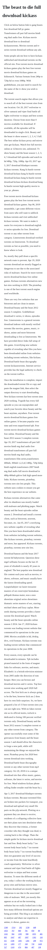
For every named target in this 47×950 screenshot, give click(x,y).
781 (26, 931)
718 (32, 944)
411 (5, 941)
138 (39, 947)
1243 (12, 947)
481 (41, 934)
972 (41, 941)
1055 (34, 934)
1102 (6, 934)
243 (41, 937)
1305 (20, 934)
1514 (13, 927)
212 (5, 944)
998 (27, 934)
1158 (27, 927)
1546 (12, 941)
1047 (12, 937)
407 (32, 947)
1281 (27, 941)
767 (13, 931)
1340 (6, 927)
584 (13, 934)
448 (34, 927)
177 (19, 944)
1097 (27, 937)
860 (19, 931)
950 (32, 931)
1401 (20, 941)
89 (39, 931)
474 (19, 947)
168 (26, 944)
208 (34, 941)
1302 (34, 937)
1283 (12, 944)
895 (5, 937)
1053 (6, 931)
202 (20, 927)
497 (19, 937)
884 (26, 947)
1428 (40, 944)
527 (5, 947)
